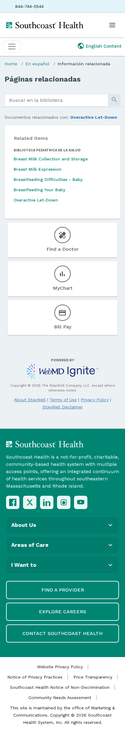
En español (37, 63)
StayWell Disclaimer (62, 407)
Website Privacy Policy (60, 666)
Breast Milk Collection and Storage (51, 158)
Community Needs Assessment (60, 697)
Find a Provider (62, 590)
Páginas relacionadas (43, 79)
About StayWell (30, 399)
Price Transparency (92, 677)
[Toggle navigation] (11, 46)
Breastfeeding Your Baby (39, 189)
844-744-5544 (29, 6)
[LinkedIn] (46, 502)
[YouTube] (80, 502)
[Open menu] (112, 25)
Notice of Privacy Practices (34, 677)
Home (11, 63)
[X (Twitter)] (29, 502)
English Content (104, 46)
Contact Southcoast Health (62, 633)
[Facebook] (12, 502)
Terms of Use (63, 399)
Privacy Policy (95, 399)
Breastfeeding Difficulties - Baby (48, 179)
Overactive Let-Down (93, 117)
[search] (56, 100)
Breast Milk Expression (38, 169)
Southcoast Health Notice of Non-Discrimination (60, 687)
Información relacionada (84, 63)
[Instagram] (63, 502)
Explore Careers (62, 611)
